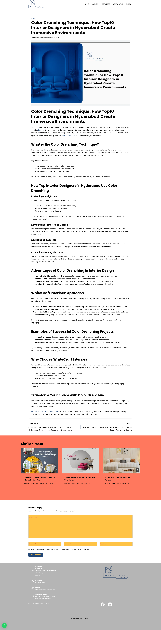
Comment (34, 517)
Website (103, 544)
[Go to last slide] (23, 470)
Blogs (128, 4)
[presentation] (39, 460)
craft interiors (69, 135)
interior (41, 130)
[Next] (137, 470)
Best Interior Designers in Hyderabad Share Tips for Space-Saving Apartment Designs (108, 427)
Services (106, 4)
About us (95, 4)
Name (32, 544)
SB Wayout (86, 619)
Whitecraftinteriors (39, 38)
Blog (33, 18)
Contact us (117, 4)
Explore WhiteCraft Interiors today (45, 411)
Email (68, 544)
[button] (4, 625)
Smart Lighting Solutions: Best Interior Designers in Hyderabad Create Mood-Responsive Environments (50, 427)
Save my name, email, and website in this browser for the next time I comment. (60, 549)
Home (86, 4)
